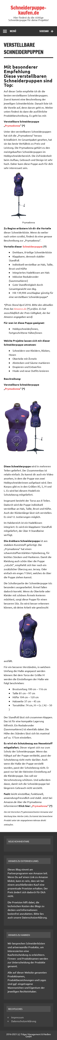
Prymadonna (12, 125)
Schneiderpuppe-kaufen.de (28, 10)
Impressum (17, 1017)
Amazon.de (20, 308)
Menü (13, 31)
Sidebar (44, 31)
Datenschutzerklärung (23, 1021)
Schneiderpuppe (32, 246)
